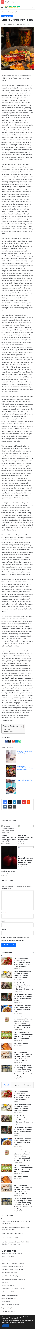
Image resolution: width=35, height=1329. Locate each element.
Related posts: (8, 731)
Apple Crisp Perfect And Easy (8, 872)
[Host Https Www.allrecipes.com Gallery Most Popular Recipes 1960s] (9, 829)
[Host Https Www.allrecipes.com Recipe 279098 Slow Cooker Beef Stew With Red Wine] (26, 850)
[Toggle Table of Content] (21, 726)
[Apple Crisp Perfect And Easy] (9, 857)
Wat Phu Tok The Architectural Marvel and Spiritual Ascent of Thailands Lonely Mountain (23, 986)
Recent (6, 1085)
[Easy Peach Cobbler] (6, 1046)
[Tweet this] (9, 741)
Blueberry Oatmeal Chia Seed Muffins (24, 752)
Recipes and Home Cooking (9, 1295)
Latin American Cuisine (8, 1292)
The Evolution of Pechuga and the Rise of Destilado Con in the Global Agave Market (23, 997)
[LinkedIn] (14, 802)
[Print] (14, 807)
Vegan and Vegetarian (8, 1308)
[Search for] (33, 7)
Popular (16, 1085)
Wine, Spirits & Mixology (8, 1311)
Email (3, 921)
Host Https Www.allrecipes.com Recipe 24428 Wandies (25, 838)
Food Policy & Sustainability (9, 1276)
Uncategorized (12, 12)
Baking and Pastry (6, 1260)
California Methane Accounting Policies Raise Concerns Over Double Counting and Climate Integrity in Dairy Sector (23, 1056)
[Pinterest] (24, 802)
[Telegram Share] (16, 741)
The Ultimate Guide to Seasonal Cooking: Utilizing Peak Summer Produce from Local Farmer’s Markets (23, 1035)
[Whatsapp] (19, 741)
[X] (10, 802)
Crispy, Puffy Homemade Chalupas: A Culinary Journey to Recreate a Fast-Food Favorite (22, 975)
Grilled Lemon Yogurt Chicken (10, 1238)
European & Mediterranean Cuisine (12, 1266)
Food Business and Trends (9, 1272)
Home (5, 12)
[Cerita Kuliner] (12, 6)
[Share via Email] (10, 807)
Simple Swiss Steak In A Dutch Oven (12, 1233)
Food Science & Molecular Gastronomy (13, 1279)
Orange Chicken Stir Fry (24, 780)
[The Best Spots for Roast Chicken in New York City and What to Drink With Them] (6, 1008)
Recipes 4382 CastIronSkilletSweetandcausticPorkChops (25, 767)
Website (4, 929)
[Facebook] (5, 802)
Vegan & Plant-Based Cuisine (10, 1304)
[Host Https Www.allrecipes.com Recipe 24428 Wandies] (26, 829)
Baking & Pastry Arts (7, 1256)
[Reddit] (28, 802)
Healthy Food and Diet (8, 1285)
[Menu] (2, 7)
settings (21, 1322)
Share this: (7, 729)
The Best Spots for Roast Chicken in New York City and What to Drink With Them (22, 1009)
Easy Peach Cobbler (21, 1044)
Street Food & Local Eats (8, 1298)
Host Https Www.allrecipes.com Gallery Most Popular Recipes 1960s (9, 838)
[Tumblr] (19, 802)
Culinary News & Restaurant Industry (12, 1263)
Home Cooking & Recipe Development (12, 1288)
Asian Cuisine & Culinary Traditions (11, 1253)
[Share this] (6, 741)
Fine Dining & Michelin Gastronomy (12, 1269)
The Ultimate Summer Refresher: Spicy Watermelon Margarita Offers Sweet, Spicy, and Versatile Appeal (22, 962)
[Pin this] (13, 741)
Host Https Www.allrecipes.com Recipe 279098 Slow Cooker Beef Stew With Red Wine (25, 860)
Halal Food (4, 1282)
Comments (27, 1085)
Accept (5, 1326)
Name (3, 913)
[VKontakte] (5, 807)
